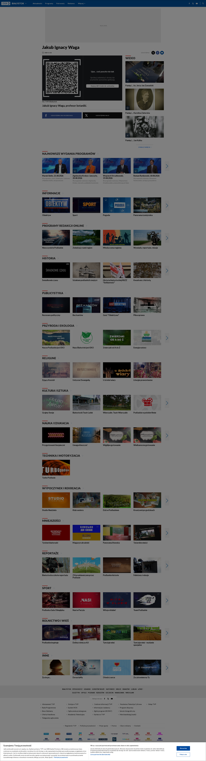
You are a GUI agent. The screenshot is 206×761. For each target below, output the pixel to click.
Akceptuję (183, 748)
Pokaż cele (183, 754)
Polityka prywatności (61, 757)
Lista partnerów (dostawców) (100, 754)
